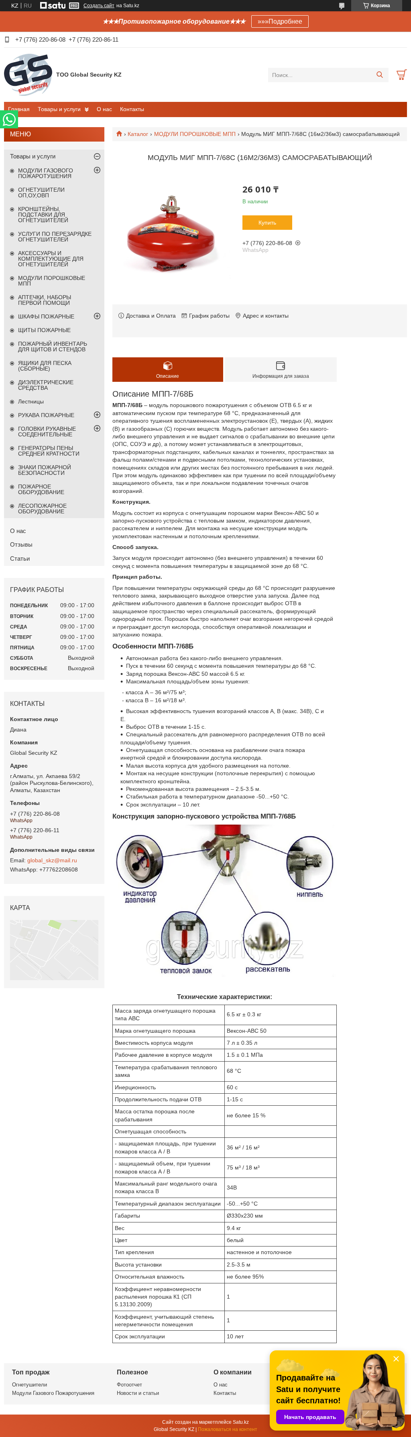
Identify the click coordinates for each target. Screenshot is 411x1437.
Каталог (138, 134)
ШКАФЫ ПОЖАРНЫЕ (46, 316)
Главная (19, 109)
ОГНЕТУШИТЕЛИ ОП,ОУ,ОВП (41, 192)
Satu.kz (241, 1422)
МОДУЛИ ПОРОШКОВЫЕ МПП (195, 134)
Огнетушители (29, 1385)
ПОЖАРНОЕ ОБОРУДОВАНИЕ (41, 489)
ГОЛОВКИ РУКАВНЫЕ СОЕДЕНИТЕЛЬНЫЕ (47, 432)
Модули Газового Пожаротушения (53, 1393)
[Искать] (379, 75)
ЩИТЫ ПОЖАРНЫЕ (44, 330)
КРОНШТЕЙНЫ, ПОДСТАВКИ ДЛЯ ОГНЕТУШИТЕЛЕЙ (43, 214)
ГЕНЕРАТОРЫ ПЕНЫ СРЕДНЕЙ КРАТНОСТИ (48, 451)
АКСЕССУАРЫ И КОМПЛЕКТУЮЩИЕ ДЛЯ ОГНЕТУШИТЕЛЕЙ (50, 259)
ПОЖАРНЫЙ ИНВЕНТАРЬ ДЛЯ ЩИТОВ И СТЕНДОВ (52, 347)
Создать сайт (98, 5)
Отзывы (21, 544)
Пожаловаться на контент (227, 1429)
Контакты (132, 109)
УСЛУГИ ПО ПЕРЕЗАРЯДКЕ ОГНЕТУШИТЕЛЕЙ (55, 237)
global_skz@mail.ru (52, 860)
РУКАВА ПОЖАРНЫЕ (46, 415)
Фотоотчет (129, 1385)
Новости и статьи (138, 1393)
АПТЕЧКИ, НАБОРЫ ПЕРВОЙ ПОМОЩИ (44, 300)
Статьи (20, 558)
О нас (104, 109)
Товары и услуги (59, 109)
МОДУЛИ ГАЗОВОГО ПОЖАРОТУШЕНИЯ (45, 173)
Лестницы (31, 401)
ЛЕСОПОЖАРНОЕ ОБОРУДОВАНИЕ (42, 509)
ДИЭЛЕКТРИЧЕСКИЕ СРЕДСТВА (45, 385)
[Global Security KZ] (28, 74)
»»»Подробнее (280, 21)
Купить (267, 222)
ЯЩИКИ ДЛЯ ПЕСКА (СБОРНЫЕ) (44, 366)
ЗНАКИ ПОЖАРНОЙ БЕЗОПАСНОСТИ (44, 470)
